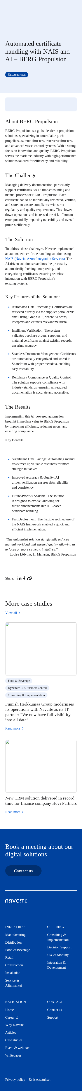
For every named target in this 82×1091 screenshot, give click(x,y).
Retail (9, 957)
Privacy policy (15, 1079)
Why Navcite (14, 1025)
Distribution (13, 942)
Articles (10, 1032)
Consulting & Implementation (26, 695)
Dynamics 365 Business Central (27, 688)
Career (10, 1017)
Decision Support (59, 947)
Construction (14, 965)
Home (9, 1010)
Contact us (23, 870)
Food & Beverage (19, 680)
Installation (12, 973)
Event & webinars (17, 1048)
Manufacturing (15, 935)
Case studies (13, 1040)
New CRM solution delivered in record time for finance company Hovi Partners (41, 801)
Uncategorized (17, 74)
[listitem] (19, 578)
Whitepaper (13, 1055)
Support (52, 1017)
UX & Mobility (58, 955)
